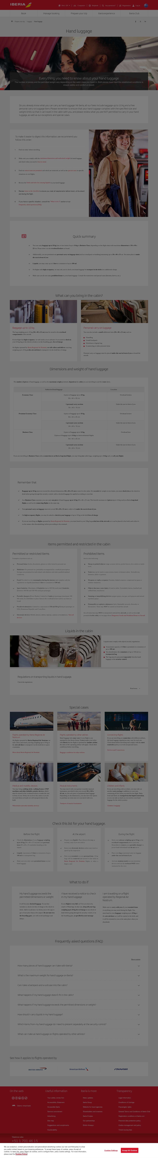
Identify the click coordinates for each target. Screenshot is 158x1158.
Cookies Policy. (21, 1154)
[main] (79, 1150)
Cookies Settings (111, 1150)
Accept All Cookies (129, 1150)
